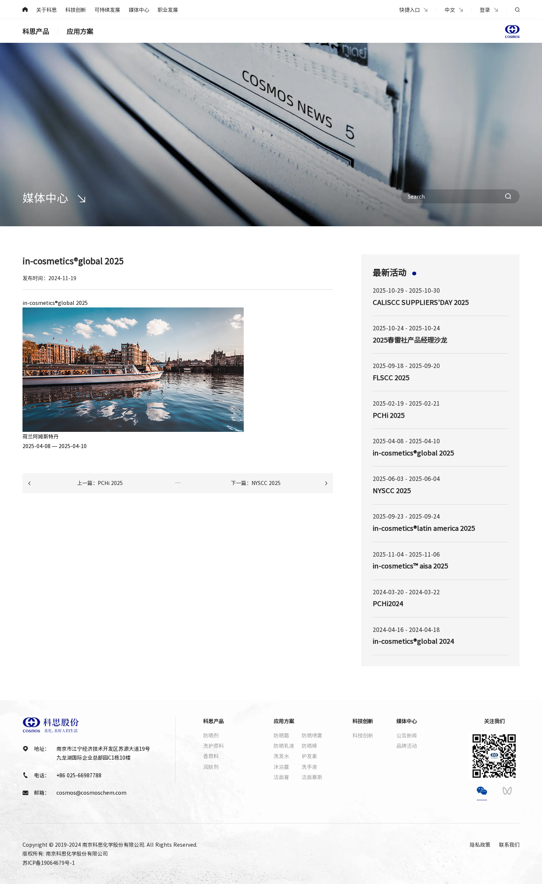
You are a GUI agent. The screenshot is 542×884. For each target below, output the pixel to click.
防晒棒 (309, 745)
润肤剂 (211, 766)
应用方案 (80, 31)
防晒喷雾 (312, 735)
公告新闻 (406, 735)
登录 (485, 9)
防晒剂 (211, 735)
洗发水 (281, 756)
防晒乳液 (284, 745)
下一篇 (256, 482)
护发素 (309, 756)
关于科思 (46, 9)
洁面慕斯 (312, 777)
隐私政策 (480, 844)
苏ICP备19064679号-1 (48, 862)
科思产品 (35, 31)
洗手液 (309, 766)
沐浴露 (281, 766)
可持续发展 (107, 9)
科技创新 (75, 9)
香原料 (211, 756)
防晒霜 (281, 735)
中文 (450, 9)
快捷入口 (409, 9)
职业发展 (167, 9)
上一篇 (100, 482)
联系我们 (509, 844)
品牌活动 (406, 745)
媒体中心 (139, 9)
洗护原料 (213, 745)
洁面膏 (281, 777)
